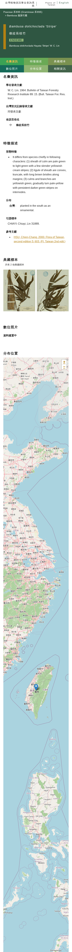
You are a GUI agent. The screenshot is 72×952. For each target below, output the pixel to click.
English (64, 2)
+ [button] (64, 362)
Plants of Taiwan (50, 4)
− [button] (64, 367)
